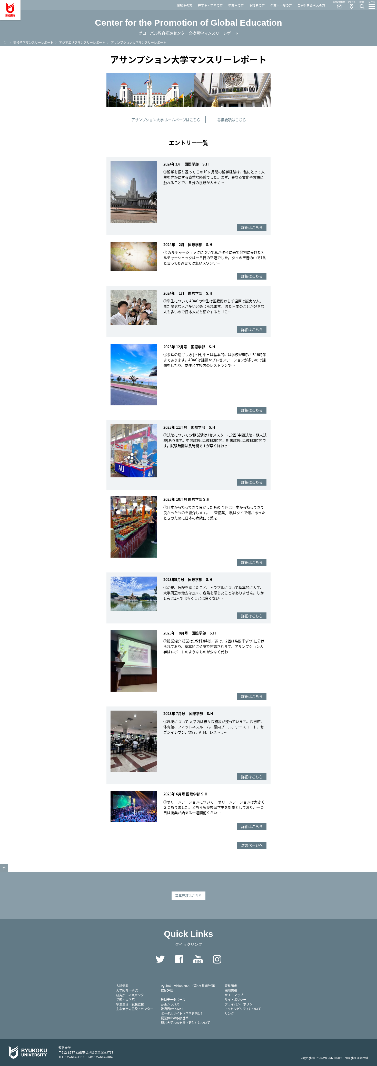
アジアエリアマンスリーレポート (82, 42)
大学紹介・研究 (127, 990)
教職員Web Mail (172, 1009)
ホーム (5, 42)
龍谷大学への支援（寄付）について (185, 1022)
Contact (337, 5)
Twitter (160, 959)
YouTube (198, 959)
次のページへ (252, 845)
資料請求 (231, 985)
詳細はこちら (252, 227)
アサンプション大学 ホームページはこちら (165, 119)
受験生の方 (184, 5)
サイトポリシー (235, 999)
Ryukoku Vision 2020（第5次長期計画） (189, 985)
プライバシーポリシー (240, 1004)
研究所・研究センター (131, 995)
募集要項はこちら (231, 119)
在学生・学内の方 (210, 5)
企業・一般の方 (281, 5)
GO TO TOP (4, 868)
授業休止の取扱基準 (174, 1018)
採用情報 (231, 990)
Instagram (217, 959)
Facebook (179, 959)
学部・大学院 (125, 999)
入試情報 (122, 985)
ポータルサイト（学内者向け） (182, 1013)
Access (351, 5)
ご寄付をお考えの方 (311, 5)
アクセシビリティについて (243, 1009)
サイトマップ (234, 995)
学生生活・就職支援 (130, 1004)
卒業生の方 (236, 5)
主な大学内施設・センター (134, 1009)
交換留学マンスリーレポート (33, 42)
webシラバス (170, 1004)
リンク (229, 1013)
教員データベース (173, 999)
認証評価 (167, 990)
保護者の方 (257, 5)
